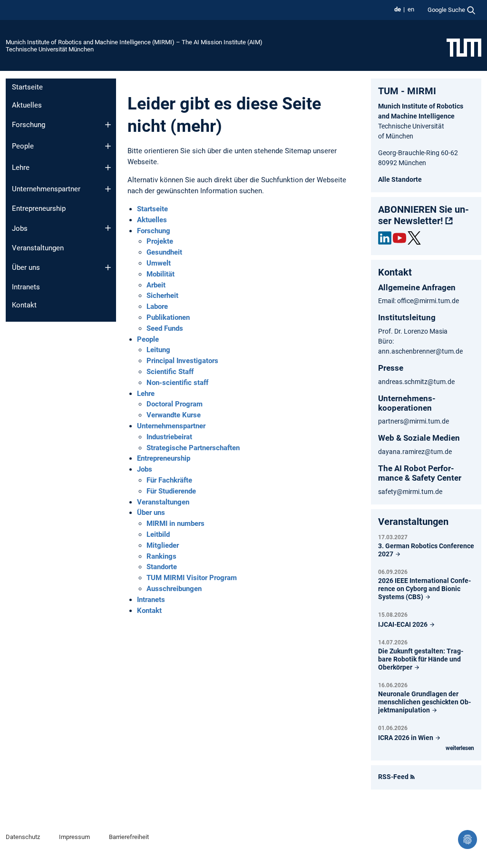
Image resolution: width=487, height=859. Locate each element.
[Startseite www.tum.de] (464, 47)
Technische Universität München (50, 49)
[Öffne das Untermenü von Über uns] (108, 267)
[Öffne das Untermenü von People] (108, 146)
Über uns (26, 267)
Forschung (28, 124)
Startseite (27, 87)
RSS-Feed (393, 776)
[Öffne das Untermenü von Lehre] (108, 167)
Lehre (20, 167)
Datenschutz (23, 836)
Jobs (20, 228)
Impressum (74, 836)
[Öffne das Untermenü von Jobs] (108, 228)
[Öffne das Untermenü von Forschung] (108, 124)
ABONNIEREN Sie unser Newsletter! (423, 215)
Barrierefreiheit (129, 836)
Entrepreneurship (39, 208)
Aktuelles (27, 105)
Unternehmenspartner (46, 189)
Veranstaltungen (38, 248)
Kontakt (24, 305)
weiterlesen (460, 748)
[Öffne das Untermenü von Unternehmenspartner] (108, 189)
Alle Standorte (400, 179)
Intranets (26, 287)
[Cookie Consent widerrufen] (467, 839)
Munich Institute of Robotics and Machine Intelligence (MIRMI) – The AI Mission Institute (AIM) (134, 42)
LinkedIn (384, 238)
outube (399, 238)
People (23, 146)
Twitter (414, 238)
